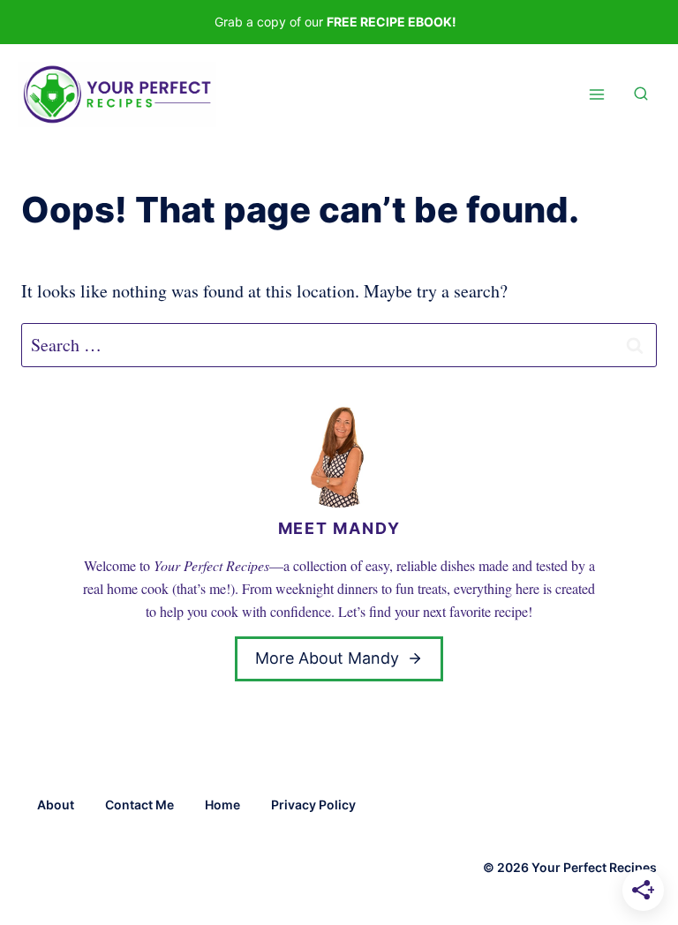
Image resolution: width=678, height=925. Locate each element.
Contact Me (139, 804)
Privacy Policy (313, 804)
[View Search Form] (641, 94)
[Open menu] (596, 95)
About (55, 804)
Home (222, 804)
